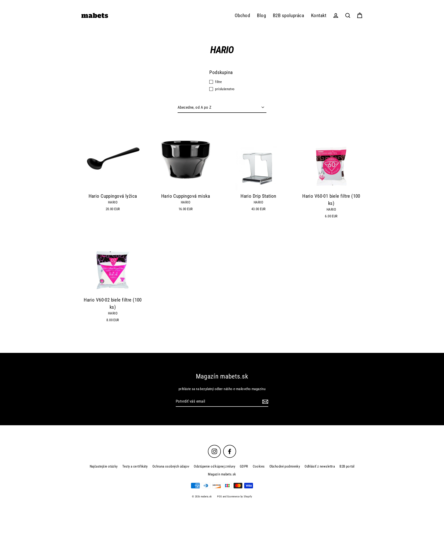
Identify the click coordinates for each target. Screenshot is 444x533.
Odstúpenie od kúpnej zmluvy (214, 466)
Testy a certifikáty (135, 466)
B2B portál (346, 466)
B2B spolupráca (288, 15)
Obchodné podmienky (284, 466)
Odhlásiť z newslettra (320, 466)
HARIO (112, 202)
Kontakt (318, 15)
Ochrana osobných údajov (170, 466)
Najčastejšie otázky (104, 466)
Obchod (242, 15)
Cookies (259, 466)
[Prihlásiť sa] (264, 401)
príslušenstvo (225, 89)
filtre (218, 82)
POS (219, 496)
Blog (261, 15)
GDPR (244, 466)
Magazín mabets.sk (222, 474)
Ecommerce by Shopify (239, 496)
